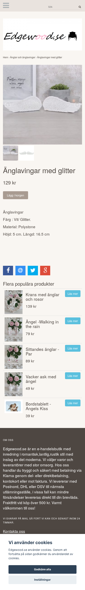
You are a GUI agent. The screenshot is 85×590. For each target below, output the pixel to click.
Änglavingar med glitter (49, 57)
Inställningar (42, 579)
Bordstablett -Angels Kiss (38, 406)
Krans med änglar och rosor (42, 296)
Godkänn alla (42, 569)
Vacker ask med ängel (41, 379)
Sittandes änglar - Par (42, 351)
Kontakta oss (14, 531)
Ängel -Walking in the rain (42, 324)
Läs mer (73, 294)
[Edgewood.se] (42, 33)
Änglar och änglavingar (22, 57)
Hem (5, 57)
